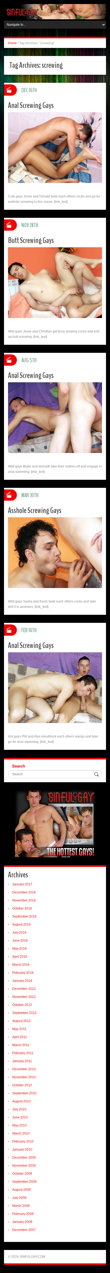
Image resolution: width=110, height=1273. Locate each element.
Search (18, 766)
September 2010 (24, 1093)
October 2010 (22, 1085)
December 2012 (24, 989)
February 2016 (23, 973)
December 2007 (24, 1230)
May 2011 (19, 1029)
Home (12, 43)
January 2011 (22, 1061)
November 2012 (24, 997)
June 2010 (20, 1117)
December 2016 (24, 892)
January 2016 (22, 981)
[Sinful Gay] (55, 11)
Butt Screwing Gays (31, 240)
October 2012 (22, 1005)
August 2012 (21, 1021)
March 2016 (21, 965)
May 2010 (19, 1125)
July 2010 (19, 1109)
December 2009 (24, 1157)
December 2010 (24, 1069)
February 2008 (23, 1214)
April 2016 (19, 957)
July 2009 (19, 1198)
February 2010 (23, 1141)
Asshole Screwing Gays (34, 510)
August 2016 (21, 924)
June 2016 (20, 940)
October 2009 (22, 1173)
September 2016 (24, 916)
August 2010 (21, 1101)
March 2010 (21, 1133)
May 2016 (19, 948)
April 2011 (19, 1037)
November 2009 (24, 1165)
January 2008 (22, 1222)
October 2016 (22, 908)
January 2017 (22, 884)
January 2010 (22, 1149)
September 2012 (24, 1013)
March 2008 (21, 1206)
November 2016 (24, 900)
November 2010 (24, 1077)
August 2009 (21, 1190)
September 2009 (24, 1182)
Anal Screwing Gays (31, 105)
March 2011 (20, 1045)
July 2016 (19, 932)
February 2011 (22, 1053)
